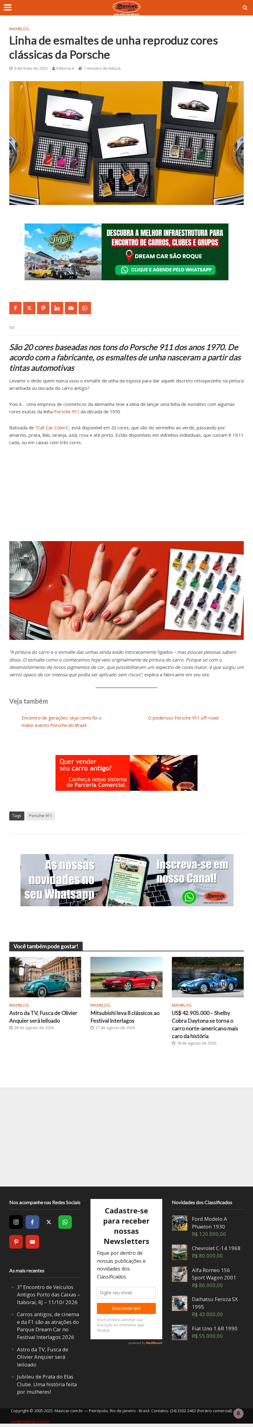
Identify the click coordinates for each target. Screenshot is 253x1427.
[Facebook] (32, 1222)
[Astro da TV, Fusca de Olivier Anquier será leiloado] (45, 976)
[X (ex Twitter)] (49, 1222)
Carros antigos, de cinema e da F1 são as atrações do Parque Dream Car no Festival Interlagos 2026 (48, 1326)
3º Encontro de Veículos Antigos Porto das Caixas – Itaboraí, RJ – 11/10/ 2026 (48, 1294)
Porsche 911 (66, 411)
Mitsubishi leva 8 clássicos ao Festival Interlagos (125, 1017)
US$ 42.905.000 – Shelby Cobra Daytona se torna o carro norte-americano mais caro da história (205, 1024)
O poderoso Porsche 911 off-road (183, 718)
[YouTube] (32, 1242)
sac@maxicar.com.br (30, 1421)
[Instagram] (16, 1222)
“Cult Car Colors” (52, 427)
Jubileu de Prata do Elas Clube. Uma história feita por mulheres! (47, 1384)
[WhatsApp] (65, 1222)
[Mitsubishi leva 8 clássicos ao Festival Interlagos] (126, 976)
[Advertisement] (126, 498)
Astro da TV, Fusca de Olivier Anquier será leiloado (43, 1017)
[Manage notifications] (238, 1413)
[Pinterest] (16, 1242)
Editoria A (65, 68)
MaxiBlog (19, 28)
